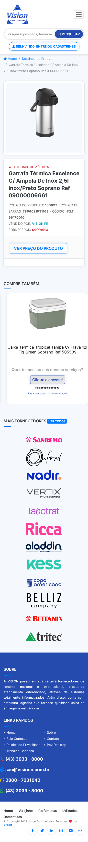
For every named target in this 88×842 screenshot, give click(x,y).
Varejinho (26, 811)
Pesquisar (70, 34)
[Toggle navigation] (79, 14)
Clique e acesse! (44, 379)
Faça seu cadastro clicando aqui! (44, 393)
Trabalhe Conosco (20, 751)
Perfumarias (47, 811)
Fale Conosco (17, 739)
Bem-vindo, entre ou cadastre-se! (45, 46)
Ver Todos (57, 421)
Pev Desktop (56, 745)
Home (12, 59)
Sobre (51, 732)
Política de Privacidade (24, 745)
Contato (53, 739)
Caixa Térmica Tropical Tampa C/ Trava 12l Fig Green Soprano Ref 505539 (44, 349)
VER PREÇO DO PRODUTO (38, 248)
